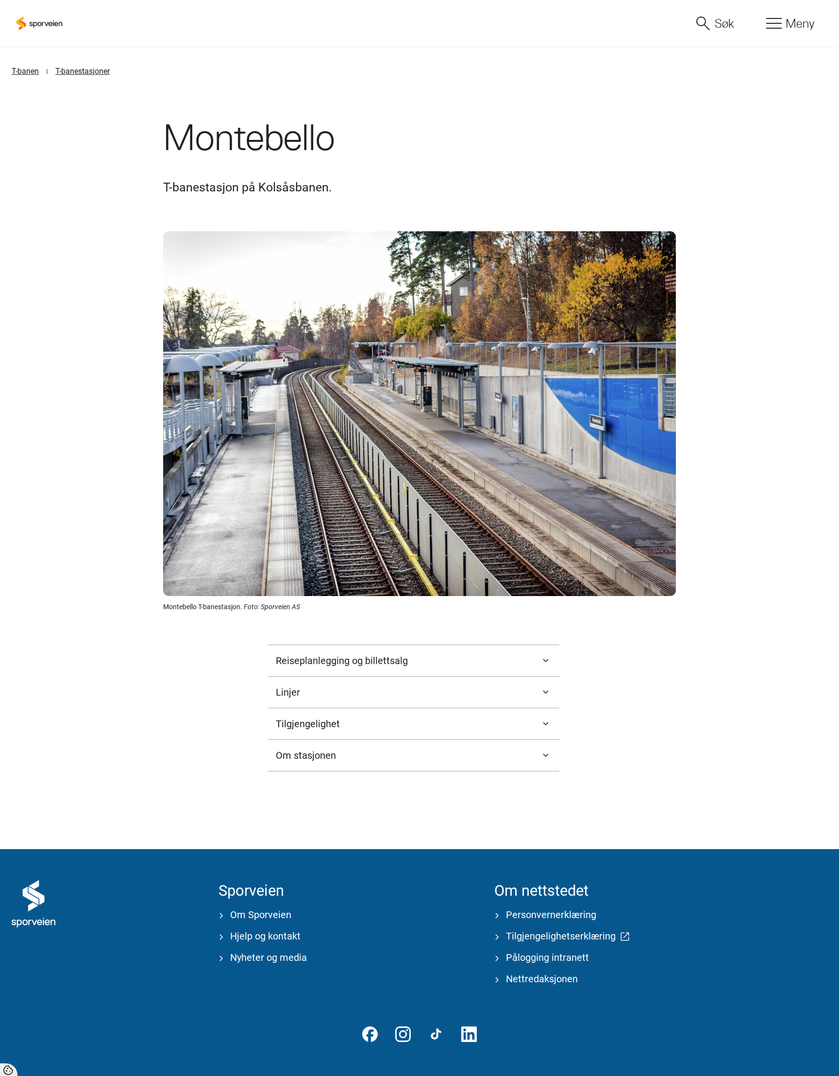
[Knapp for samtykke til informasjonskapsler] (8, 1069)
